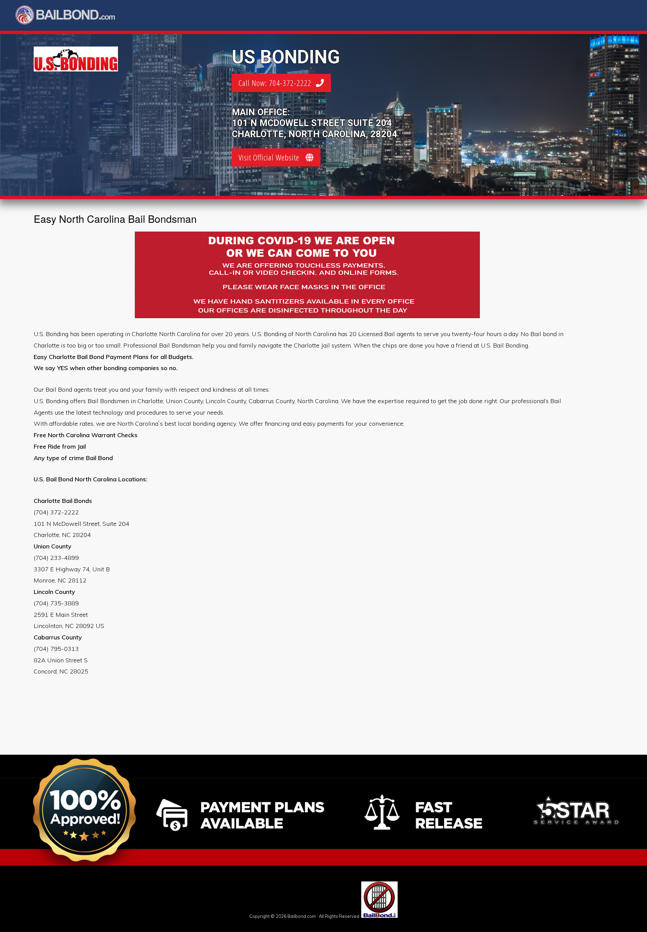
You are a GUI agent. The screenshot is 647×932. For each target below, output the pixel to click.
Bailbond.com (69, 16)
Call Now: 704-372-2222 (277, 82)
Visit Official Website (272, 157)
